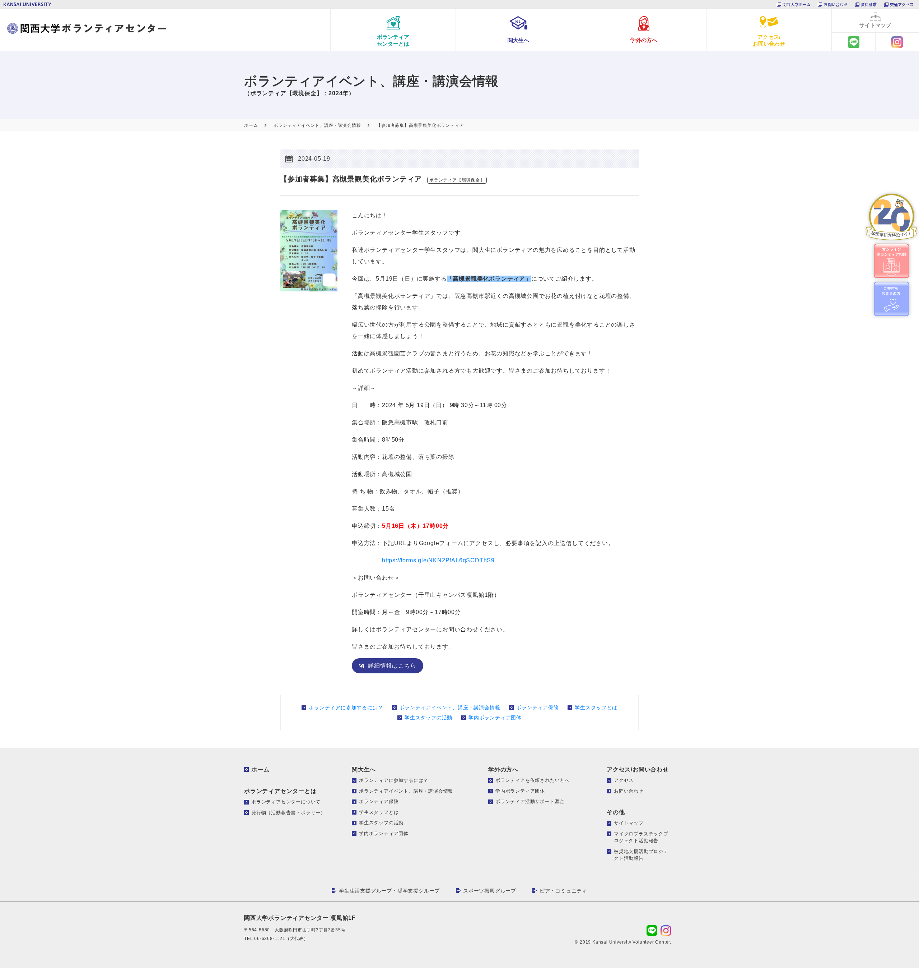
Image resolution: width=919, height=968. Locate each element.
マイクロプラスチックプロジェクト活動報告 (641, 837)
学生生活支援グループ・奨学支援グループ (389, 891)
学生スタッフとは (596, 707)
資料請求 (869, 4)
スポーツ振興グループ (489, 891)
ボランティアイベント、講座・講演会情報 (449, 707)
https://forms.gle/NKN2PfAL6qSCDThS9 (438, 560)
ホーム (260, 769)
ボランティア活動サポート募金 (530, 801)
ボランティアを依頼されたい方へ (532, 780)
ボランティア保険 (537, 707)
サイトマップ (629, 823)
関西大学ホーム (797, 4)
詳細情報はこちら (392, 666)
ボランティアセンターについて (286, 802)
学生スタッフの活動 (428, 717)
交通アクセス (902, 4)
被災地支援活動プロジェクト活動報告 (641, 855)
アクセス (624, 780)
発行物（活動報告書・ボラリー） (288, 812)
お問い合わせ (836, 4)
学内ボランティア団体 (495, 717)
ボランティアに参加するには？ (346, 707)
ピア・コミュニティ (563, 891)
